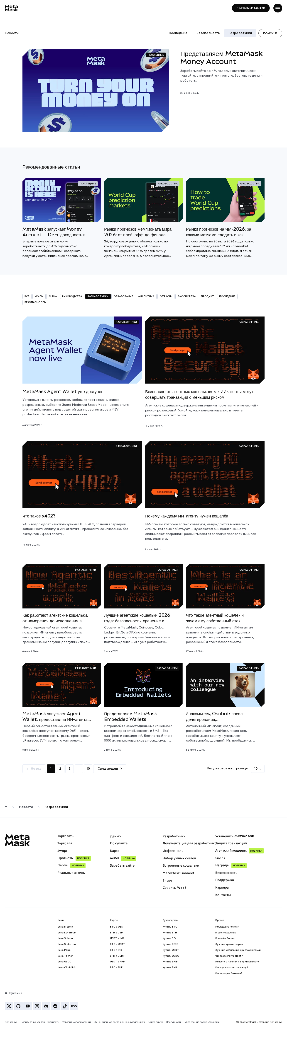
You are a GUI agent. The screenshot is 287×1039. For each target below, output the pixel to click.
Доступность (173, 1022)
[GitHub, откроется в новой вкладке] (18, 1006)
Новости (12, 33)
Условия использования (76, 1022)
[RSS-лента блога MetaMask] (74, 1006)
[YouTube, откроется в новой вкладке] (27, 1006)
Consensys (11, 1022)
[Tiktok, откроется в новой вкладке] (65, 1006)
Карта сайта (155, 1022)
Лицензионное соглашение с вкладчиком (119, 1022)
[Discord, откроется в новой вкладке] (46, 1006)
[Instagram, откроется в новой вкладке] (37, 1006)
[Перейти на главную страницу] (11, 8)
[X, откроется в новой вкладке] (9, 1006)
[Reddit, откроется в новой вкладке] (55, 1006)
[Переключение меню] (277, 8)
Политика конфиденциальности (40, 1022)
